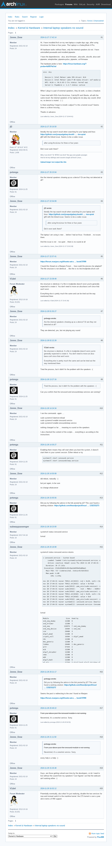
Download (106, 4)
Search (25, 17)
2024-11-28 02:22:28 (48, 340)
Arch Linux (14, 4)
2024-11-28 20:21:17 (48, 672)
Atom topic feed (97, 834)
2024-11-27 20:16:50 (48, 127)
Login (41, 17)
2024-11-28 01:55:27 (48, 311)
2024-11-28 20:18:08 (48, 547)
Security (90, 4)
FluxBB (100, 837)
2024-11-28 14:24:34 (48, 408)
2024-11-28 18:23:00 (48, 527)
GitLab (82, 4)
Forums (68, 4)
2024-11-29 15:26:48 (48, 768)
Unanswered (99, 21)
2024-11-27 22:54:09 (48, 201)
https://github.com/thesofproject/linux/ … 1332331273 (76, 506)
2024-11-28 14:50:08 (48, 474)
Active (89, 21)
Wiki (76, 4)
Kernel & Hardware (29, 27)
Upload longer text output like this (53, 162)
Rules (17, 17)
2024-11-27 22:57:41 (48, 256)
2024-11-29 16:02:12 (48, 788)
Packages (59, 4)
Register (33, 17)
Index (10, 17)
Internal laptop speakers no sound (63, 27)
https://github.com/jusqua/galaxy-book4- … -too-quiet (63, 134)
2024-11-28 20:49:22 (48, 708)
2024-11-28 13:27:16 (48, 379)
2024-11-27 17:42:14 (48, 37)
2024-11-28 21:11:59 (48, 737)
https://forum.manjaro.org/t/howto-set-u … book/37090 (63, 262)
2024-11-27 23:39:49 (48, 279)
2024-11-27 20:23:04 (48, 172)
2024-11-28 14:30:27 (48, 445)
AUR (98, 4)
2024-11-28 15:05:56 (48, 498)
